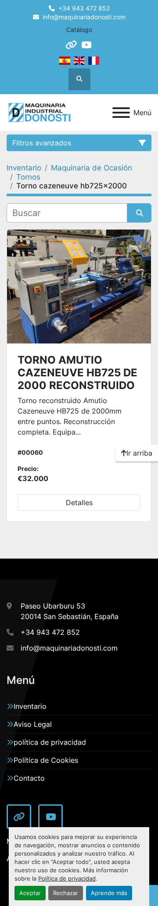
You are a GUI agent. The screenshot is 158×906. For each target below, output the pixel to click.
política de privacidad (50, 742)
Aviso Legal (33, 724)
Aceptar (30, 893)
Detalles (79, 502)
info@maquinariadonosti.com (84, 17)
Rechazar (65, 893)
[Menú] (121, 112)
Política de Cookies (46, 760)
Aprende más (109, 893)
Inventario (30, 706)
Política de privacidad (67, 878)
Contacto (29, 778)
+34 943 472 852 (84, 8)
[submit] (139, 213)
